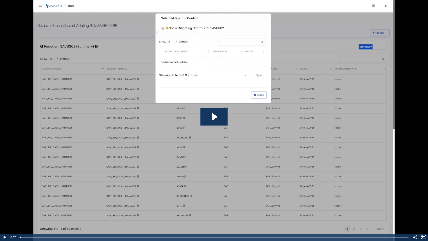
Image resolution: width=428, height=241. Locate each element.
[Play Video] (4, 237)
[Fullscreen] (423, 237)
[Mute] (415, 237)
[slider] (214, 237)
